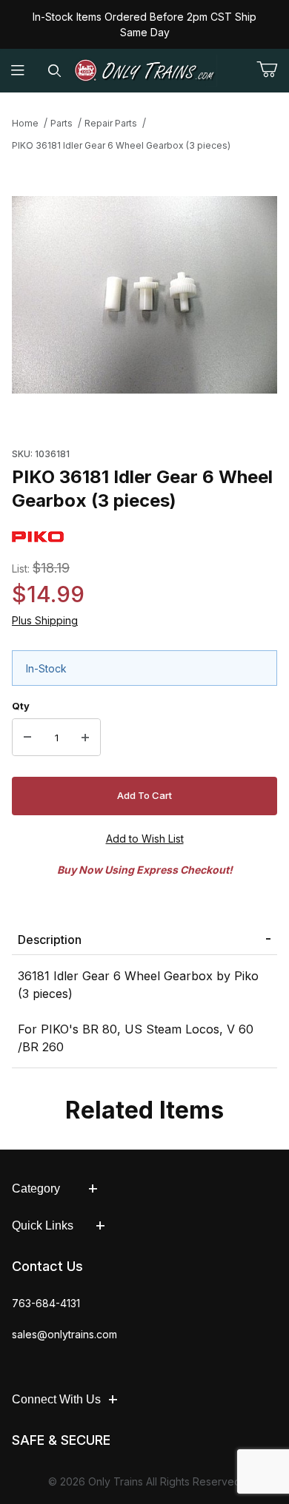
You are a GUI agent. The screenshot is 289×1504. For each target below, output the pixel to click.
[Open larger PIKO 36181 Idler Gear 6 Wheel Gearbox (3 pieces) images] (144, 295)
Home (25, 123)
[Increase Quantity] (85, 737)
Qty (21, 706)
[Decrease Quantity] (27, 737)
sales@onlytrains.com (64, 1334)
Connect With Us (56, 1399)
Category (36, 1188)
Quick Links (42, 1225)
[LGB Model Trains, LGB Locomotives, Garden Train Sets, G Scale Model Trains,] (145, 71)
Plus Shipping (45, 620)
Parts (61, 123)
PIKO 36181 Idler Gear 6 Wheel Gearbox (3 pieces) (121, 145)
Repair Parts (110, 123)
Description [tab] (50, 939)
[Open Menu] (18, 70)
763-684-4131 (46, 1303)
